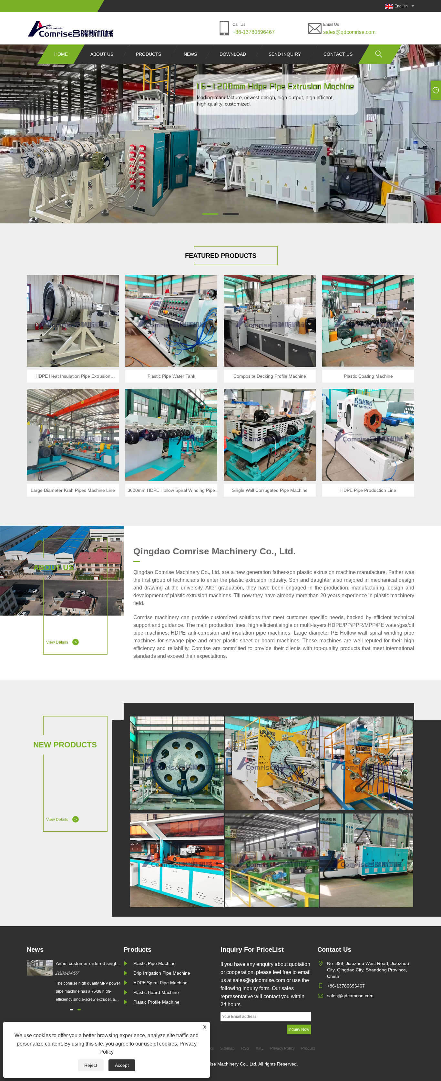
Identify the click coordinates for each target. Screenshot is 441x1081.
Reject (90, 1065)
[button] (210, 213)
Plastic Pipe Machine (154, 963)
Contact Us (338, 54)
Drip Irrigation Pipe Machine (161, 973)
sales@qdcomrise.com (349, 32)
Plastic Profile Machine (156, 1002)
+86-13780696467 (253, 32)
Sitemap (227, 1048)
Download (233, 54)
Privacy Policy (282, 1048)
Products (148, 54)
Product (308, 1048)
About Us (101, 54)
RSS (245, 1048)
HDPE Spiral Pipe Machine (160, 982)
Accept (122, 1065)
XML (260, 1048)
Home (61, 54)
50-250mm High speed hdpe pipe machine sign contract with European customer (88, 964)
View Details (61, 642)
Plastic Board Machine (156, 992)
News (190, 54)
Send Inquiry (285, 54)
